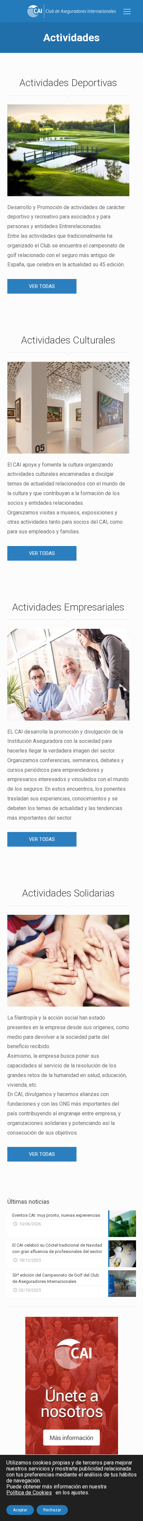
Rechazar (52, 1510)
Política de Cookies (29, 1493)
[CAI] (71, 11)
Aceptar (20, 1510)
